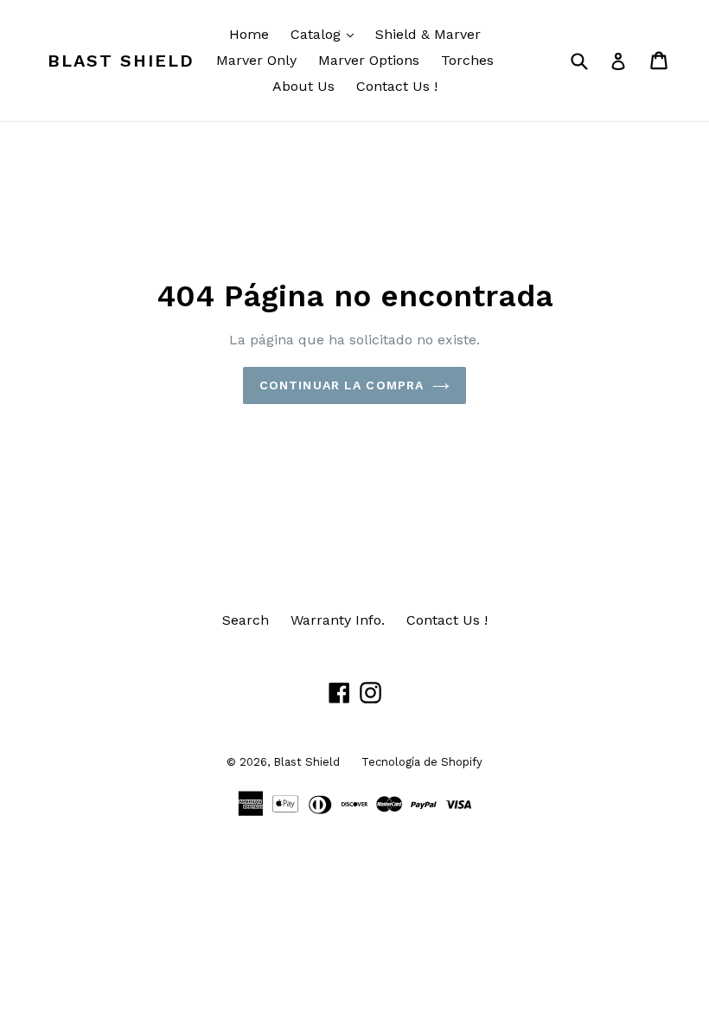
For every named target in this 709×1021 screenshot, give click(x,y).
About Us (303, 86)
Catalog (326, 33)
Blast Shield (121, 60)
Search (245, 620)
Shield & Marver (428, 34)
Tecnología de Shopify (421, 761)
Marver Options (368, 60)
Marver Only (256, 60)
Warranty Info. (338, 620)
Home (249, 34)
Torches (467, 60)
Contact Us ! (397, 86)
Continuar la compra (341, 385)
